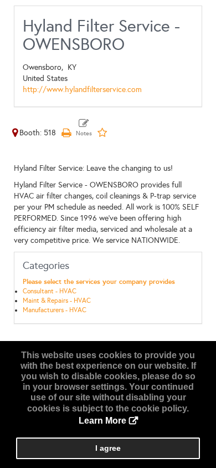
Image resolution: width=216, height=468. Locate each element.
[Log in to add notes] (84, 128)
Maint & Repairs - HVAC (57, 300)
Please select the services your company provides (99, 281)
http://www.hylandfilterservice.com (82, 89)
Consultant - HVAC (49, 291)
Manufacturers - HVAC (54, 310)
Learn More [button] (102, 420)
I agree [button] (108, 448)
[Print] (66, 133)
